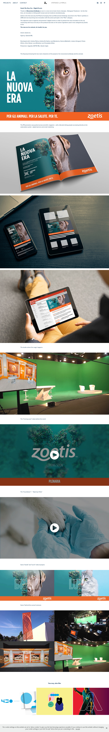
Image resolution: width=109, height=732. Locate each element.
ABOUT (15, 3)
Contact (23, 3)
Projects (7, 3)
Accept (78, 729)
